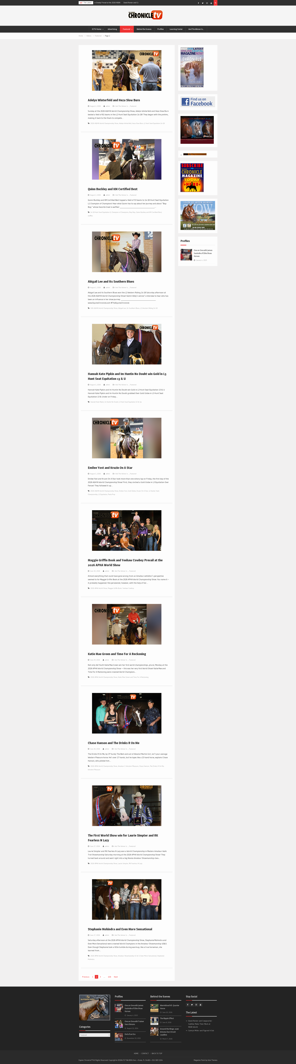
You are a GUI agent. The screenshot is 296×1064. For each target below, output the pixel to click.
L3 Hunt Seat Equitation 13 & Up (130, 402)
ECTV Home (96, 29)
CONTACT (145, 1053)
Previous (85, 977)
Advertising (112, 29)
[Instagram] (207, 3)
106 (109, 977)
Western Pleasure (94, 770)
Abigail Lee (122, 308)
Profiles (160, 29)
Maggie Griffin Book (115, 588)
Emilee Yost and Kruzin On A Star (110, 468)
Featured (126, 29)
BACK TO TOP (157, 1053)
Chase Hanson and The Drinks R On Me (113, 743)
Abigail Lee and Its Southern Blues (111, 281)
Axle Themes (212, 1060)
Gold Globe (132, 491)
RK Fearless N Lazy (135, 863)
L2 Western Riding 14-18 (148, 308)
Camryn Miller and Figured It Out (107, 3)
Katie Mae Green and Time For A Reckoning (117, 654)
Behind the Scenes (144, 29)
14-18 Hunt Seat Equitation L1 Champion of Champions (110, 212)
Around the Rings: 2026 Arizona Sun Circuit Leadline (169, 1032)
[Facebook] (198, 3)
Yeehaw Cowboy (128, 588)
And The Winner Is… (196, 29)
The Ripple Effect (167, 1018)
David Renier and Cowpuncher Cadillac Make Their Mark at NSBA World (200, 1024)
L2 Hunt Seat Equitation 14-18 (154, 123)
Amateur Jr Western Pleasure (128, 766)
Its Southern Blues (133, 308)
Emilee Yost (123, 491)
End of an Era (130, 1034)
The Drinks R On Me (157, 766)
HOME (136, 1053)
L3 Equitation (102, 494)
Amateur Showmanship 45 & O (129, 956)
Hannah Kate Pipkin (97, 402)
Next (116, 977)
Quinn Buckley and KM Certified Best (112, 189)
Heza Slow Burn (137, 123)
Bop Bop (132, 212)
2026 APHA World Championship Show (104, 677)
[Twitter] (203, 3)
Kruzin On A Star (142, 491)
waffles (90, 216)
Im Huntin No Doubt (111, 402)
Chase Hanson (144, 766)
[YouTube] (211, 3)
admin (108, 106)
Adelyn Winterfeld (125, 123)
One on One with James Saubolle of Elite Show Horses (203, 253)
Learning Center (176, 29)
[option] (116, 2)
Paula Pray (111, 494)
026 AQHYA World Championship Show (104, 308)
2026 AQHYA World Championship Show (104, 123)
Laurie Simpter (123, 863)
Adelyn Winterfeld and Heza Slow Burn (114, 100)
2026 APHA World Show (99, 588)
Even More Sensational (148, 956)
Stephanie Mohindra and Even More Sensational (120, 929)
